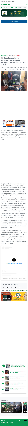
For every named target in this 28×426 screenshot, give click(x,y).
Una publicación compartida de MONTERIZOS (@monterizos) (14, 278)
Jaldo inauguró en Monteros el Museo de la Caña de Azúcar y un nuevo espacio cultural (10, 410)
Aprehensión (12, 290)
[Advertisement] (14, 38)
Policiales (4, 55)
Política (4, 403)
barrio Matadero (18, 290)
